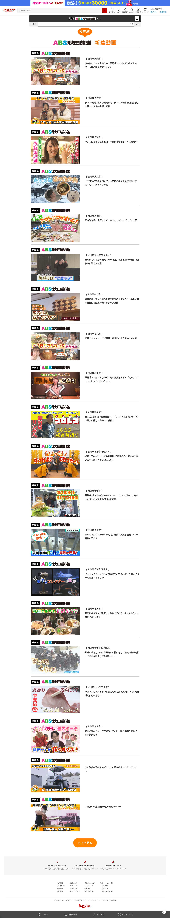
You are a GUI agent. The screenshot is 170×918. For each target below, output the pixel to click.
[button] (119, 10)
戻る (34, 24)
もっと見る (85, 842)
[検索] (104, 10)
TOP (137, 24)
